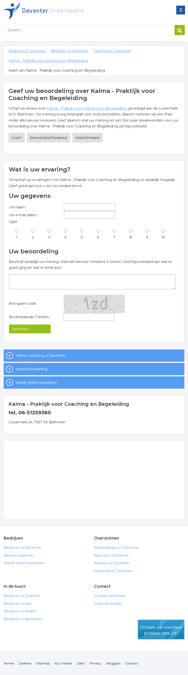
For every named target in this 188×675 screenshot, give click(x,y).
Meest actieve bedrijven (24, 563)
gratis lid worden (161, 629)
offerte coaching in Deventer (41, 355)
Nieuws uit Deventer (111, 563)
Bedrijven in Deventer (65, 10)
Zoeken (25, 663)
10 (163, 237)
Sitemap (43, 663)
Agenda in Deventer (111, 555)
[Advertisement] (94, 480)
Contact (131, 663)
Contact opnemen (110, 596)
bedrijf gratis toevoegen (36, 382)
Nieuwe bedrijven (19, 555)
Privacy (95, 663)
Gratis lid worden (108, 603)
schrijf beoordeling (31, 369)
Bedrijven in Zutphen (22, 596)
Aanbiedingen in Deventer (116, 547)
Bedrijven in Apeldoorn (23, 619)
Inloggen (113, 663)
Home (9, 663)
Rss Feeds (63, 663)
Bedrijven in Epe (18, 603)
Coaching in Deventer (112, 51)
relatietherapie (87, 137)
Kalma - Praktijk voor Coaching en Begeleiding (48, 60)
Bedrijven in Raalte (20, 611)
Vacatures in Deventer (113, 571)
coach (17, 137)
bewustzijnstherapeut (48, 137)
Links (81, 663)
